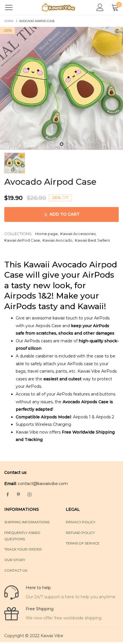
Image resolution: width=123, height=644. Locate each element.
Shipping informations (26, 522)
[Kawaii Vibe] (59, 7)
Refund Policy (80, 532)
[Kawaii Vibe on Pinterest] (18, 494)
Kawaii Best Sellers (92, 240)
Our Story (14, 560)
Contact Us (15, 570)
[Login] (100, 7)
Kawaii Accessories (78, 233)
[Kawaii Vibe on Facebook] (7, 494)
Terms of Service (83, 543)
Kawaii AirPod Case (22, 240)
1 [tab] (61, 144)
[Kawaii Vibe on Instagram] (29, 494)
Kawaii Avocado (57, 240)
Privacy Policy (80, 522)
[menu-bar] (12, 7)
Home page (46, 233)
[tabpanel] (61, 88)
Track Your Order (23, 549)
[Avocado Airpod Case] (61, 88)
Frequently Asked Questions (22, 535)
